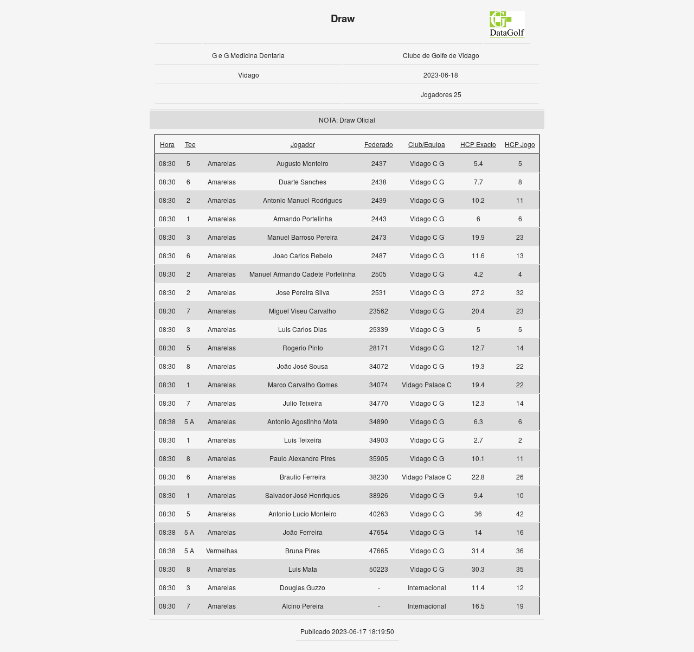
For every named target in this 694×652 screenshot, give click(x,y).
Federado (378, 144)
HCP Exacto (478, 144)
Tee (190, 144)
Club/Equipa (426, 144)
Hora (167, 144)
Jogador (303, 144)
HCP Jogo (520, 144)
